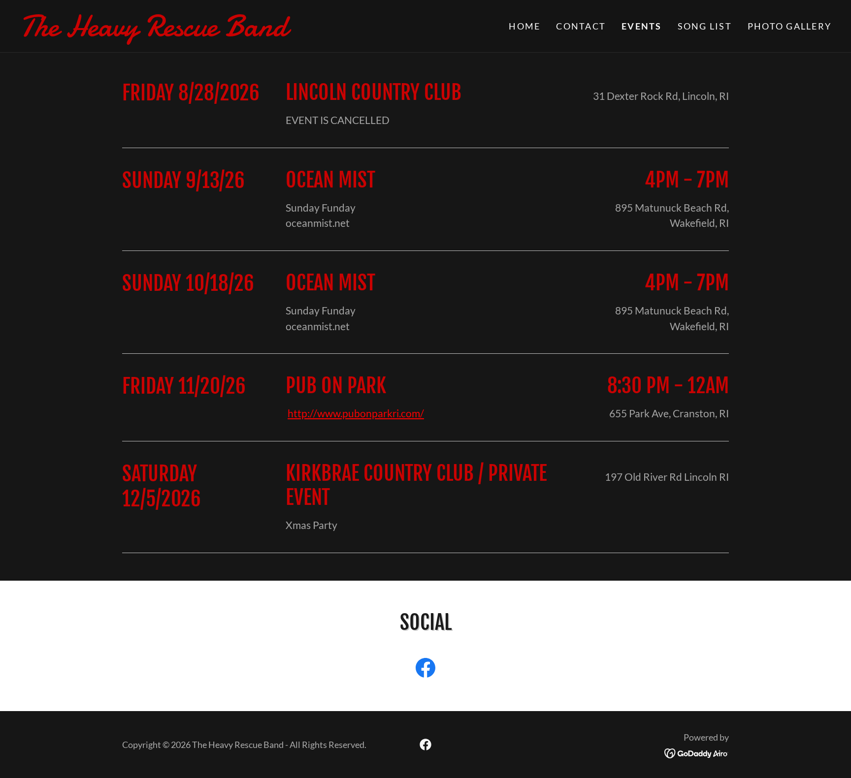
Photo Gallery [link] (789, 26)
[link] (223, 32)
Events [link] (642, 26)
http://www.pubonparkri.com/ (356, 413)
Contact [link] (581, 26)
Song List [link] (705, 26)
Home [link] (524, 26)
